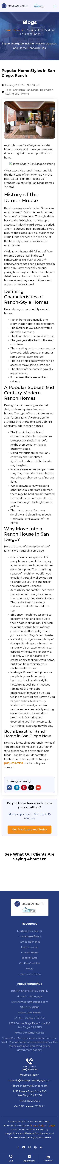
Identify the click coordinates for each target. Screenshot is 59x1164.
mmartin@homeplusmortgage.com (29, 1080)
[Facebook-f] (17, 1147)
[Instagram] (29, 1147)
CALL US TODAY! (29, 1067)
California (19, 89)
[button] (54, 5)
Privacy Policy (37, 1125)
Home (7, 30)
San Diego (32, 89)
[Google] (35, 1147)
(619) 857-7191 (13, 763)
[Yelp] (41, 1147)
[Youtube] (23, 1147)
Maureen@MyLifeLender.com (29, 1085)
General (19, 30)
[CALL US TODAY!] (29, 1061)
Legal (52, 1125)
